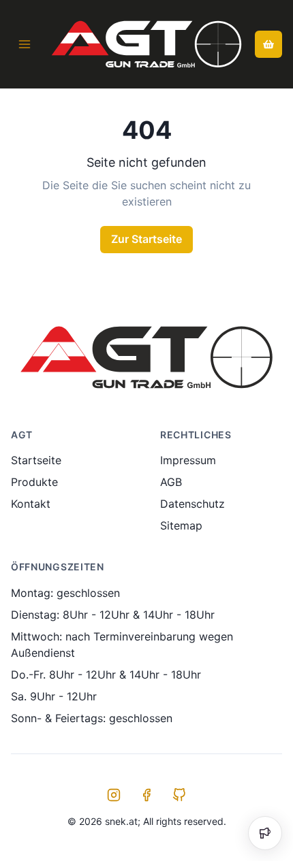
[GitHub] (179, 795)
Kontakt (30, 503)
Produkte (34, 482)
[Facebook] (146, 795)
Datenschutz (192, 503)
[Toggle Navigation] (24, 44)
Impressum (188, 460)
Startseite (36, 460)
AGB (171, 482)
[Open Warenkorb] (268, 44)
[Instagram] (113, 795)
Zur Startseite (146, 239)
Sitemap (181, 525)
